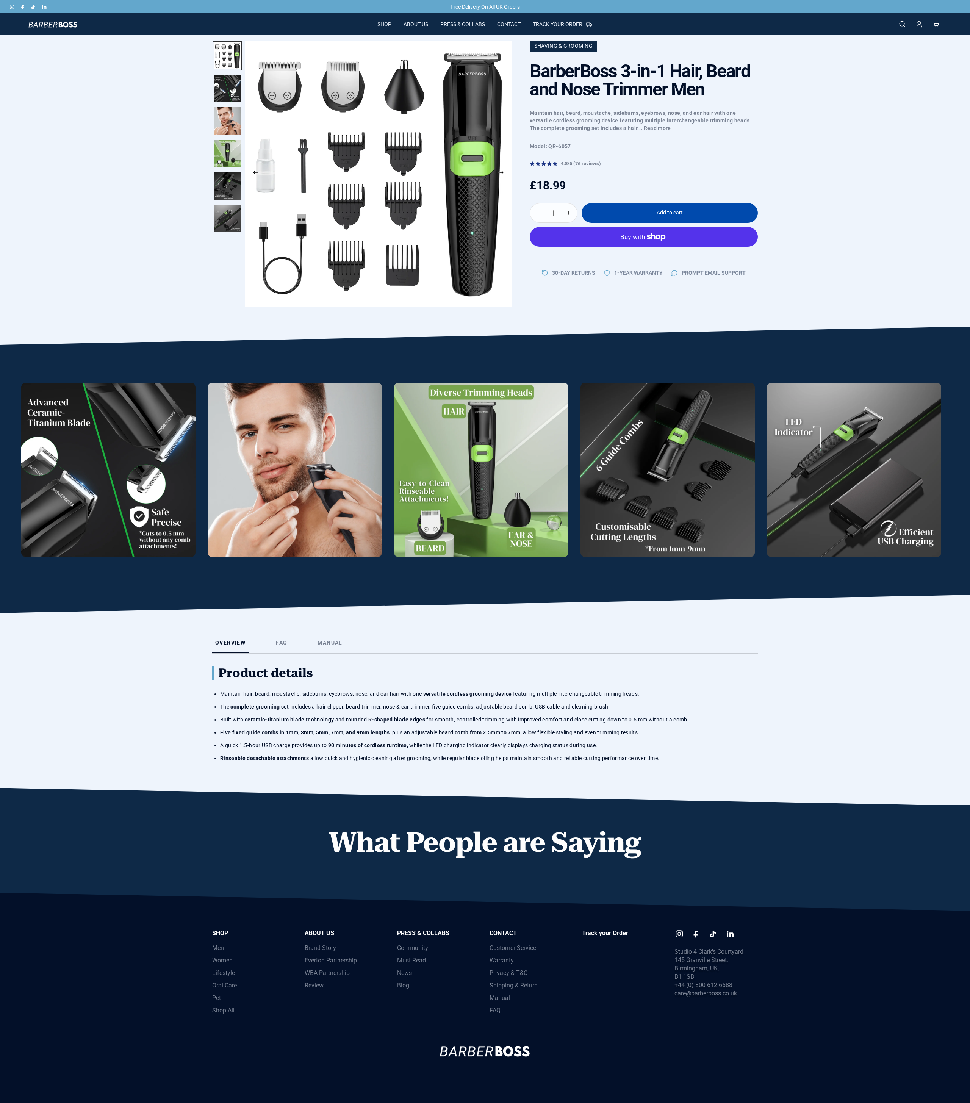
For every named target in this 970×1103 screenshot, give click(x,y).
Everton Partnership (331, 960)
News (404, 972)
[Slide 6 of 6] (227, 218)
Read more (657, 128)
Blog (403, 985)
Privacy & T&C (508, 972)
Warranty (502, 960)
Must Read (411, 960)
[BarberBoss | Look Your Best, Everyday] (52, 24)
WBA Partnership (327, 972)
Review (314, 985)
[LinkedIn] (44, 7)
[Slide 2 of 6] (227, 88)
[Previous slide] (253, 174)
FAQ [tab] (281, 643)
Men (218, 947)
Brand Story (320, 947)
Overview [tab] (230, 643)
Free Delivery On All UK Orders (485, 7)
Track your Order (605, 933)
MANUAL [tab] (330, 643)
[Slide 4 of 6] (227, 153)
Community (412, 947)
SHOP (220, 933)
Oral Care (224, 985)
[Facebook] (23, 7)
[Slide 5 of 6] (227, 186)
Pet (216, 997)
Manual (500, 997)
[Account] (919, 24)
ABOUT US (319, 933)
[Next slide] (503, 174)
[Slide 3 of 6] (227, 121)
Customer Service (513, 947)
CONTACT (503, 933)
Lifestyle (223, 972)
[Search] (902, 24)
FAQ (495, 1010)
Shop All (223, 1010)
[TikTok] (33, 7)
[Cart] (936, 24)
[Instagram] (12, 7)
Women (222, 960)
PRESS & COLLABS (423, 933)
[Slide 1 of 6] (227, 55)
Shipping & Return (514, 985)
